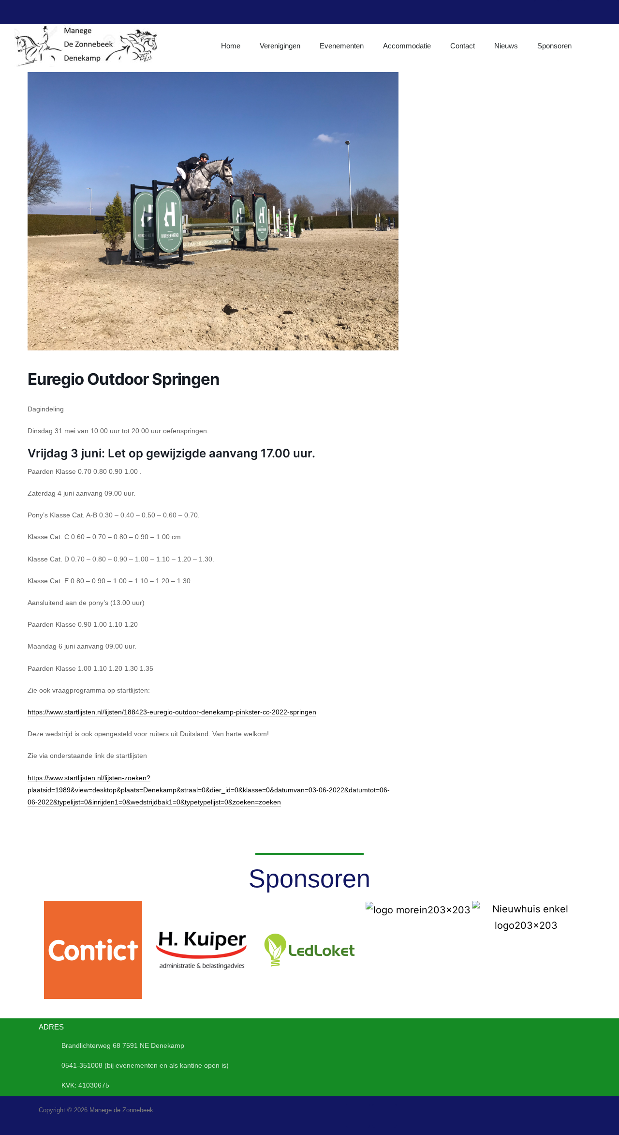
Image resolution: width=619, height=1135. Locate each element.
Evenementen (342, 46)
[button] (48, 950)
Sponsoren (554, 46)
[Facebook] (546, 12)
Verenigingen (280, 46)
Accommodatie (407, 46)
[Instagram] (573, 12)
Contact (462, 46)
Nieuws (506, 46)
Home (230, 46)
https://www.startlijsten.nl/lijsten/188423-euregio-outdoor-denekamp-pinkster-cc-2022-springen (172, 712)
